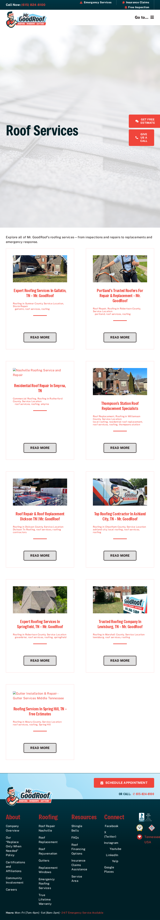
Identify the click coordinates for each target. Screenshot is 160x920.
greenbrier (21, 637)
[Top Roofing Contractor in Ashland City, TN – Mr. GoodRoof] (120, 481)
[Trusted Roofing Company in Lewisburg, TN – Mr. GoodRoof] (120, 588)
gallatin (19, 309)
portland (100, 314)
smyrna (45, 404)
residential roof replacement (125, 421)
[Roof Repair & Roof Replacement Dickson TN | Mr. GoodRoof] (40, 481)
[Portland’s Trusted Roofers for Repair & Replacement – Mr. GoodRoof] (120, 257)
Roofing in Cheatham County (109, 526)
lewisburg (98, 637)
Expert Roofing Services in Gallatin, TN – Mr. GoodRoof (40, 293)
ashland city (100, 529)
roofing (45, 309)
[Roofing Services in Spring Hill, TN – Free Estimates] (40, 693)
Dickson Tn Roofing (24, 529)
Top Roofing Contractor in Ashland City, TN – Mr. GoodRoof (120, 516)
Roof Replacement (103, 416)
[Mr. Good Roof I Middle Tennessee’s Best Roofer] (26, 12)
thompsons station (129, 424)
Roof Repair (99, 308)
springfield (60, 637)
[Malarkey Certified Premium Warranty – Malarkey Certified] (139, 825)
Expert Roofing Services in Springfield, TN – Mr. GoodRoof (40, 624)
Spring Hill (45, 724)
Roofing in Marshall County (108, 634)
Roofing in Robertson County (124, 308)
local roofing (100, 421)
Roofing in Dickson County (28, 526)
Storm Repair (20, 306)
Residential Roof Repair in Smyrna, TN (40, 388)
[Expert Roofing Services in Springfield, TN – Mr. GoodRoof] (40, 588)
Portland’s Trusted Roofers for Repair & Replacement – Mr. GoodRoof (120, 295)
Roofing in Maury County (27, 721)
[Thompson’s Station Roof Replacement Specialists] (120, 370)
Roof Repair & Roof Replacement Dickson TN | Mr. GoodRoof (40, 516)
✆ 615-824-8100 (143, 794)
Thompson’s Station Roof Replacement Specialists (120, 406)
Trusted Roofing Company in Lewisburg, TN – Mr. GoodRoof (120, 624)
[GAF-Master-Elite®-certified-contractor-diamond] (151, 825)
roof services (32, 309)
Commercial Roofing (24, 398)
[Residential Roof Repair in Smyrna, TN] (40, 370)
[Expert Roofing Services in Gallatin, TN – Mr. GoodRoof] (40, 257)
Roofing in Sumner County (28, 303)
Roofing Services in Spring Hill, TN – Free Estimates (40, 711)
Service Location (53, 303)
